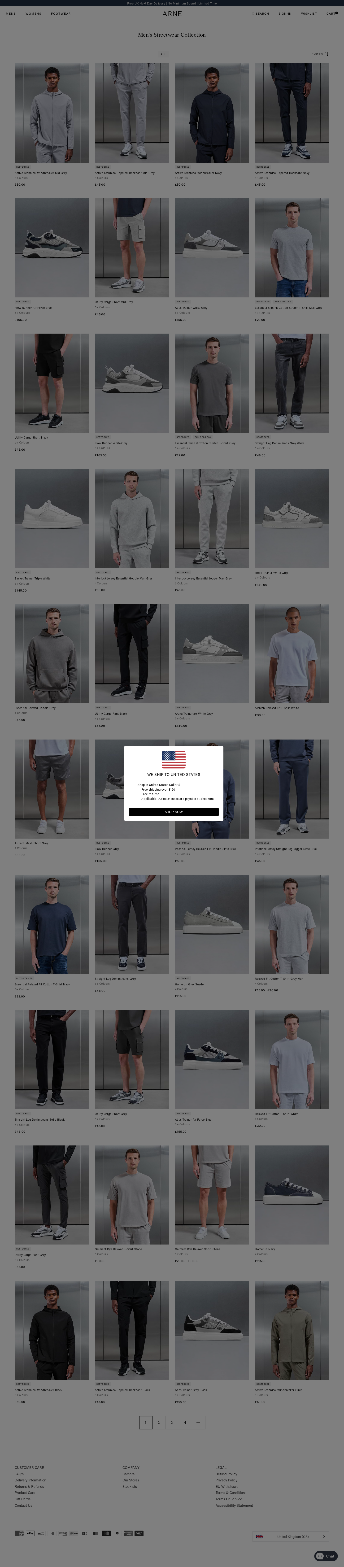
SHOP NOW (174, 812)
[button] (215, 811)
